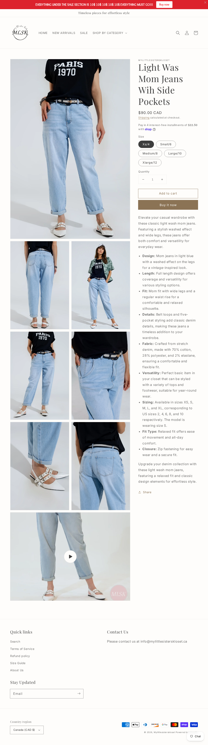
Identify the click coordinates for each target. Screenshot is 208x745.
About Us (17, 670)
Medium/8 (150, 153)
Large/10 (175, 153)
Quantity (143, 171)
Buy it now (168, 205)
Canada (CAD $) (24, 729)
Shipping (144, 117)
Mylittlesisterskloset (164, 732)
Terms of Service (22, 649)
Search (15, 641)
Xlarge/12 (150, 162)
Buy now (164, 4)
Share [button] (147, 492)
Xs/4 (146, 144)
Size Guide (18, 663)
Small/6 (166, 144)
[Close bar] (205, 2)
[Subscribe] (78, 693)
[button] (177, 32)
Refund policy (20, 656)
